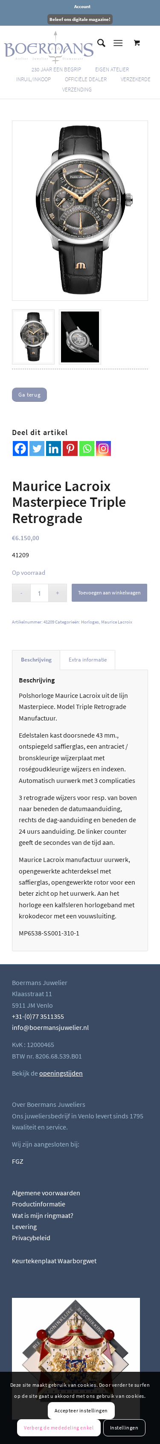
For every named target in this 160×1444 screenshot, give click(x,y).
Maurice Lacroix (116, 622)
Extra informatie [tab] (88, 659)
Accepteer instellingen (81, 1410)
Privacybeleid (31, 1237)
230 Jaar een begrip (56, 69)
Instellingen (124, 1427)
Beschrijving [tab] (36, 659)
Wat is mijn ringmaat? (42, 1215)
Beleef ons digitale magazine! (80, 19)
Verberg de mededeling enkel (58, 1427)
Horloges (90, 622)
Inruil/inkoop (33, 79)
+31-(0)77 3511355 (38, 1016)
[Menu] (117, 43)
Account (82, 6)
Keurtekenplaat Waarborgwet (54, 1260)
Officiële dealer (86, 79)
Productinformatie (38, 1204)
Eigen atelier (112, 69)
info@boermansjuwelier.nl (50, 1027)
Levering (24, 1226)
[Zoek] (97, 43)
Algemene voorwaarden (46, 1192)
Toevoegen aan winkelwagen (109, 592)
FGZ (17, 1161)
